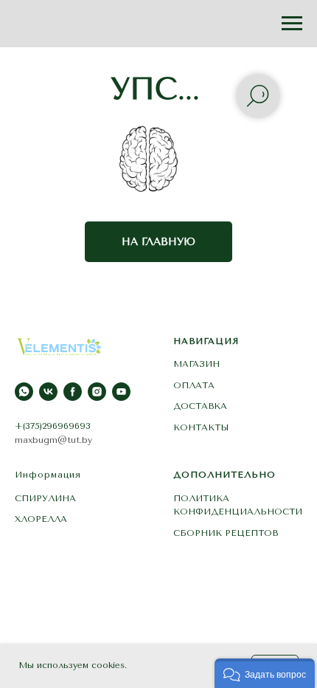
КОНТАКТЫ (201, 427)
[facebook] (72, 391)
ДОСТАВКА (200, 406)
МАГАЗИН (196, 364)
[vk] (48, 391)
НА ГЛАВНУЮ (158, 241)
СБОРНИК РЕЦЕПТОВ (225, 533)
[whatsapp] (24, 391)
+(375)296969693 (53, 426)
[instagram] (97, 391)
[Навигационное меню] (292, 23)
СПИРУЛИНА (45, 498)
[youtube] (121, 391)
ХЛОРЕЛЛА (41, 519)
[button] (265, 673)
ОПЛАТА (194, 385)
